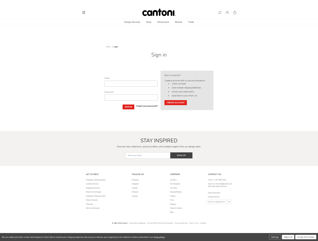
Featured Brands (176, 192)
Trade (191, 22)
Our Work (173, 188)
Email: (107, 78)
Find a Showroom (214, 193)
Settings (275, 237)
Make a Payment (92, 200)
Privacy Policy (159, 237)
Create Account (176, 102)
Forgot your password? (147, 106)
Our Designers (175, 184)
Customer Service (92, 184)
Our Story (173, 180)
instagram (135, 184)
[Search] (220, 13)
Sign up (181, 155)
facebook (135, 180)
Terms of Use (194, 223)
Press (172, 200)
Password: (109, 92)
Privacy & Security (181, 223)
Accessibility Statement (137, 223)
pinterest (135, 192)
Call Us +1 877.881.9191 (217, 180)
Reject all (288, 237)
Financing (89, 204)
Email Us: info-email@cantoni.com (220, 184)
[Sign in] (227, 13)
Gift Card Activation (93, 208)
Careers (173, 196)
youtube (135, 196)
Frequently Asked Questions (96, 180)
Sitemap (203, 223)
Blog (171, 212)
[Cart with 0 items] (234, 13)
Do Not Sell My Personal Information (160, 223)
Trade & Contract (176, 208)
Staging (173, 204)
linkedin (135, 188)
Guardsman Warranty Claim (95, 196)
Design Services (213, 197)
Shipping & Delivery (93, 188)
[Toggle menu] (83, 12)
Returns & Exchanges (93, 192)
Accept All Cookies (305, 237)
